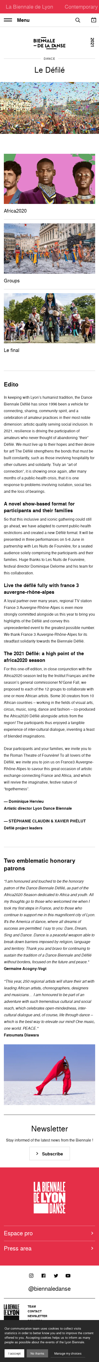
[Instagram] (31, 1276)
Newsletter (37, 1316)
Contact (35, 1311)
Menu (23, 20)
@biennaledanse (49, 1288)
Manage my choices (67, 1353)
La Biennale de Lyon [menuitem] (29, 6)
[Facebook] (43, 1276)
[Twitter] (56, 1276)
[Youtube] (68, 1276)
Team (32, 1306)
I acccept (14, 1353)
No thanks (37, 1353)
